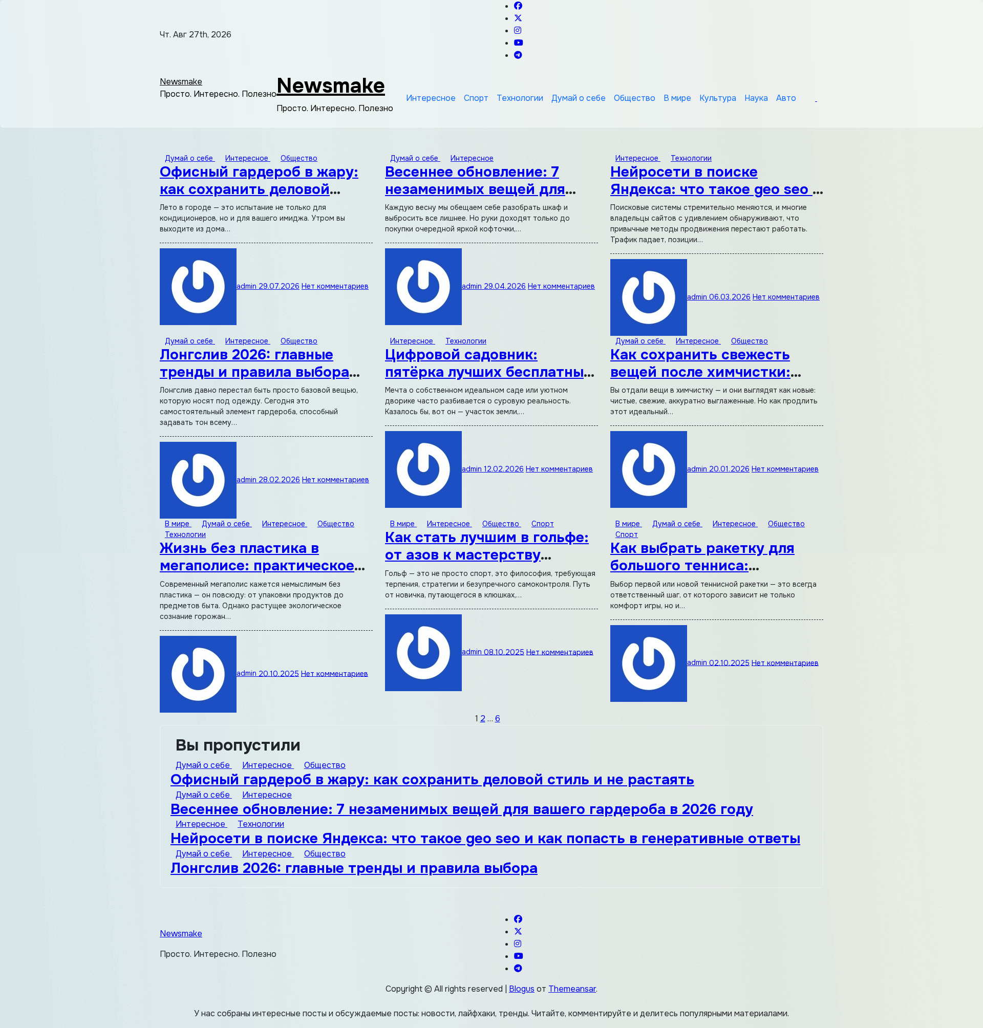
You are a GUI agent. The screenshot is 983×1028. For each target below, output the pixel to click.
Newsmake (181, 81)
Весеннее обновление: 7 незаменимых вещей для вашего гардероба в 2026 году (461, 809)
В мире (677, 98)
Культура (717, 98)
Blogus (522, 988)
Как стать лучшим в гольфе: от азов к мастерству (487, 546)
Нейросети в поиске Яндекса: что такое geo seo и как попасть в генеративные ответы (485, 838)
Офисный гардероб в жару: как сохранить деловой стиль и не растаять (259, 189)
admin (248, 286)
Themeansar (572, 988)
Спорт (476, 98)
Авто (786, 98)
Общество (634, 98)
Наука (756, 98)
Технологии (520, 98)
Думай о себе (578, 98)
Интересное (431, 98)
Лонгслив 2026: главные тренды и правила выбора (254, 363)
